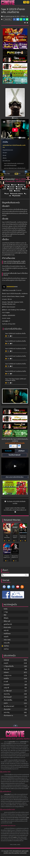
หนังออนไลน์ (7, 794)
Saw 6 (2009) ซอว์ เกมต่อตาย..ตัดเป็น (15, 371)
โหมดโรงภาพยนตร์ (14, 455)
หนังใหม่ (19, 188)
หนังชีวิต (6, 678)
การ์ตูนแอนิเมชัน (9, 666)
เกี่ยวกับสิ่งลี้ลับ (8, 700)
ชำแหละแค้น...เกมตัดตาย (17, 193)
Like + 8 (14, 446)
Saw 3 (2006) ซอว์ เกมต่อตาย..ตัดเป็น (15, 348)
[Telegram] (24, 19)
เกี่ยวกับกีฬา (7, 709)
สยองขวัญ (8, 19)
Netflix (6, 609)
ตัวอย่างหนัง (7, 627)
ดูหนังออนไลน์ (17, 195)
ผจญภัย (6, 663)
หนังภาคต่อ (11, 186)
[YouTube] (17, 587)
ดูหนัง (8, 439)
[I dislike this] (19, 446)
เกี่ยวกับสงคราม (8, 715)
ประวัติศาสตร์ (8, 691)
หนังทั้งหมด (22, 184)
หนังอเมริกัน (20, 186)
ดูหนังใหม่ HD (8, 624)
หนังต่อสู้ (6, 660)
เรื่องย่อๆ (5, 152)
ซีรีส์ (5, 615)
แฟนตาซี (6, 687)
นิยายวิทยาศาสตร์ (9, 706)
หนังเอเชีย (7, 643)
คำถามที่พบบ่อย (6, 160)
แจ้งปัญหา (21, 451)
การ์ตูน (6, 612)
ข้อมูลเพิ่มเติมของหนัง (8, 150)
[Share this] (14, 19)
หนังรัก (6, 703)
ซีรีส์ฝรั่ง (6, 618)
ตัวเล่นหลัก (8, 451)
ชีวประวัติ (6, 669)
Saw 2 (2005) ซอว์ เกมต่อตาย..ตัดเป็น (15, 341)
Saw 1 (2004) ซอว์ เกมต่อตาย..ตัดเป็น (15, 333)
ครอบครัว (7, 684)
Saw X (7, 193)
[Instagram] (13, 587)
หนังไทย (6, 649)
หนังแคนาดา (11, 188)
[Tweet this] (17, 19)
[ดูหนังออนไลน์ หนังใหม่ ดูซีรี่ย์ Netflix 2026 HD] (8, 4)
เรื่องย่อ (4, 155)
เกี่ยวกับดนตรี (8, 697)
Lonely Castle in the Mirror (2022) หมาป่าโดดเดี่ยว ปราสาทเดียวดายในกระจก (15, 509)
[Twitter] (8, 587)
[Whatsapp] (21, 19)
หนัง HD (14, 184)
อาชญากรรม (7, 675)
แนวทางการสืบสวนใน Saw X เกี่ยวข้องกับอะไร (14, 168)
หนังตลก (6, 672)
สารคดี (6, 681)
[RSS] (22, 587)
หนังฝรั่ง (6, 636)
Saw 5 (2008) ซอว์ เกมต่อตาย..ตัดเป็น (15, 363)
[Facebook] (15, 595)
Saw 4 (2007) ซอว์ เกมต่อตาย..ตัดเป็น (15, 356)
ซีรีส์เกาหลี (7, 621)
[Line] (27, 19)
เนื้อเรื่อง (5, 158)
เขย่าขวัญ (17, 190)
